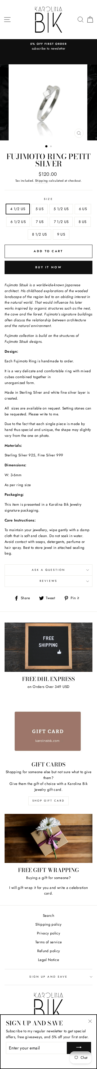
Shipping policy (48, 924)
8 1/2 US (39, 234)
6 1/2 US (18, 221)
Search (48, 915)
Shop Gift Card (48, 801)
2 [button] (51, 147)
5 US (39, 208)
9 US (61, 234)
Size (48, 199)
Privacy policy (48, 933)
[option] (48, 46)
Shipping (41, 180)
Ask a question (48, 570)
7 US (39, 221)
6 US (83, 208)
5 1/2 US (61, 208)
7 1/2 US (61, 221)
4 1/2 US (17, 208)
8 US (82, 221)
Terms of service (48, 942)
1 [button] (46, 146)
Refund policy (48, 950)
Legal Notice (48, 959)
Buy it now (48, 267)
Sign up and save (48, 977)
